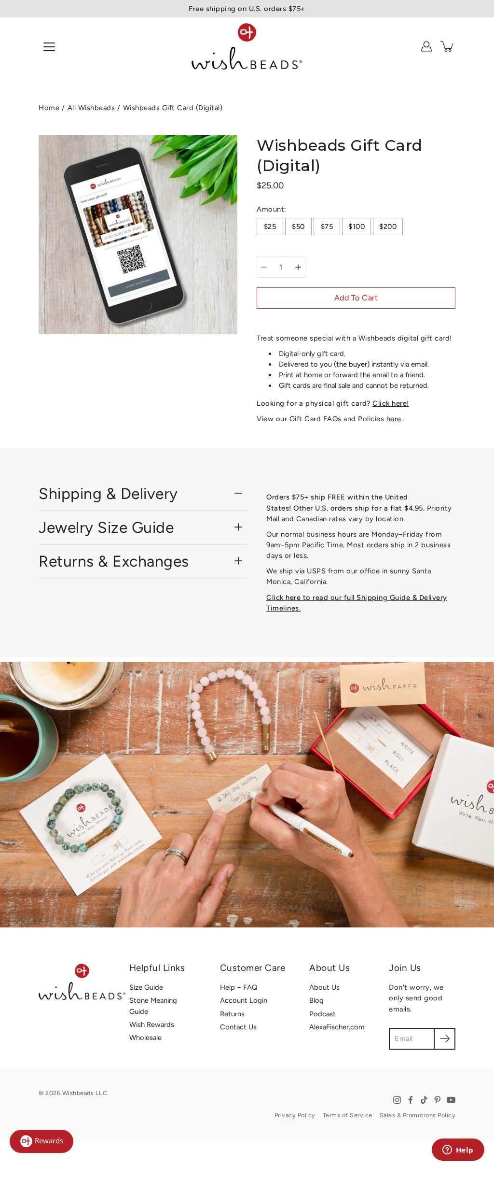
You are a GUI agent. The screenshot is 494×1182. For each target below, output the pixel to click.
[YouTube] (451, 1100)
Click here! (390, 403)
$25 (270, 226)
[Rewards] (41, 1141)
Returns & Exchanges (114, 561)
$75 (327, 226)
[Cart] (447, 46)
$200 (388, 226)
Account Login (243, 1000)
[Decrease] (264, 267)
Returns (232, 1014)
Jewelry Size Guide (106, 527)
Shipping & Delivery (108, 493)
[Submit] (444, 1039)
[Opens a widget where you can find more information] (457, 1151)
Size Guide (146, 987)
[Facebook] (410, 1100)
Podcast (322, 1014)
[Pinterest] (437, 1100)
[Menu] (49, 47)
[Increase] (298, 267)
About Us (324, 987)
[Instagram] (397, 1100)
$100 (356, 226)
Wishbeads (78, 1093)
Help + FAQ (238, 987)
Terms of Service (347, 1115)
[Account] (426, 46)
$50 (298, 226)
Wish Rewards (151, 1024)
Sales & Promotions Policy (418, 1115)
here (393, 418)
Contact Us (238, 1027)
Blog (316, 1000)
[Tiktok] (424, 1100)
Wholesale (145, 1037)
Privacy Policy (295, 1115)
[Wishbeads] (247, 46)
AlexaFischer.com (337, 1027)
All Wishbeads (91, 107)
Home (49, 107)
